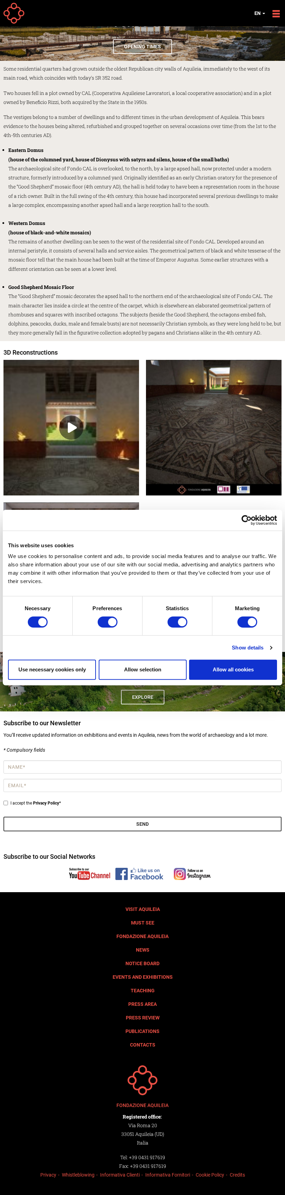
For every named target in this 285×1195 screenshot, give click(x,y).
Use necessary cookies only (52, 669)
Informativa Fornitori (167, 1175)
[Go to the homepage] (142, 1080)
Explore (142, 697)
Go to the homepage (13, 13)
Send (142, 824)
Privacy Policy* (47, 803)
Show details (247, 648)
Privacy (48, 1175)
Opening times (142, 46)
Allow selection (142, 669)
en (258, 13)
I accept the (35, 803)
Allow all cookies (233, 669)
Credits (237, 1175)
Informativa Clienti (120, 1175)
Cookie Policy (210, 1175)
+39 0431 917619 (147, 1157)
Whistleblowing (78, 1175)
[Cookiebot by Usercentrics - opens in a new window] (246, 520)
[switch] (107, 622)
